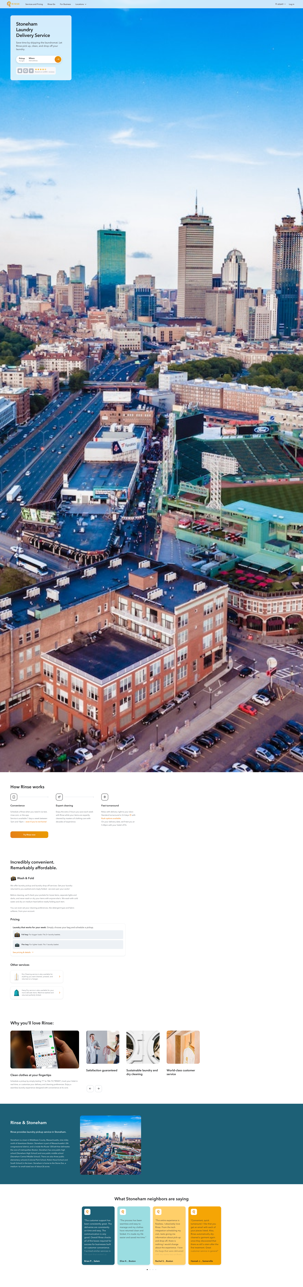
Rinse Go (51, 4)
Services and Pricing (34, 4)
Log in (291, 4)
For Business (65, 4)
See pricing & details (22, 952)
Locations (80, 4)
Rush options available (111, 818)
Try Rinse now (29, 834)
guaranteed (15, 1091)
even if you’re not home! (36, 821)
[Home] (13, 4)
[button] (130, 815)
